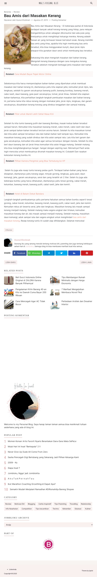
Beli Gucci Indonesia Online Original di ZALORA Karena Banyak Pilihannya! (28, 280)
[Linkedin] (74, 253)
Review (9, 230)
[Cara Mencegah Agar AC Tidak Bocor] (9, 304)
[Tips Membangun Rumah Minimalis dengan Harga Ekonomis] (54, 280)
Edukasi (78, 509)
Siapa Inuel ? (14, 468)
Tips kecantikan (42, 509)
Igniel (91, 571)
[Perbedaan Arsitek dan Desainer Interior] (54, 304)
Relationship (86, 504)
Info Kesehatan (12, 509)
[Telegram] (49, 253)
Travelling (74, 504)
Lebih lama (86, 262)
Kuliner (88, 509)
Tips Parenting (60, 504)
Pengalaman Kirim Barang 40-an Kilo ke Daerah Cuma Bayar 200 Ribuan (31, 292)
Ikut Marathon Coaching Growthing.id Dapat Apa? (32, 484)
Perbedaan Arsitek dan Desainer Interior (77, 303)
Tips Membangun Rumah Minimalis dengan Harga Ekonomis (73, 280)
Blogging (31, 504)
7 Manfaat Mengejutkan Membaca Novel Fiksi (73, 291)
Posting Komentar (59, 20)
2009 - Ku (12, 462)
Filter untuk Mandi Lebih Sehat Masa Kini (34, 114)
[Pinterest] (87, 253)
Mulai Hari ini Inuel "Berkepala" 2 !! (24, 446)
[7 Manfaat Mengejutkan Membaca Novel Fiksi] (54, 292)
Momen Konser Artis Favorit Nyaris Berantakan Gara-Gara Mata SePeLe (42, 441)
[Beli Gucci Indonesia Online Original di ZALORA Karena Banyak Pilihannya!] (9, 280)
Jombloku (30, 246)
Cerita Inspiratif (45, 504)
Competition (27, 509)
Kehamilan (67, 509)
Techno (56, 509)
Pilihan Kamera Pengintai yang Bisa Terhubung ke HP (40, 161)
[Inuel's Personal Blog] (48, 3)
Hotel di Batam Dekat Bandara (29, 193)
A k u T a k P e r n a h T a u (21, 478)
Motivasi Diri (20, 504)
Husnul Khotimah (22, 240)
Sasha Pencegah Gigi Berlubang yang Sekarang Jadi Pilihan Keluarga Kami (43, 457)
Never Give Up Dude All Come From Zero (28, 452)
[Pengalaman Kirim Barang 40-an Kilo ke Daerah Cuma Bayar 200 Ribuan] (9, 292)
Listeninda (12, 569)
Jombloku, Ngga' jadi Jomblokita (24, 473)
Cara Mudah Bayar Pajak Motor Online (33, 74)
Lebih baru (11, 262)
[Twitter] (61, 253)
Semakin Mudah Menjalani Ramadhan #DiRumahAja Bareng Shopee (42, 489)
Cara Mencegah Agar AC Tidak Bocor (30, 303)
